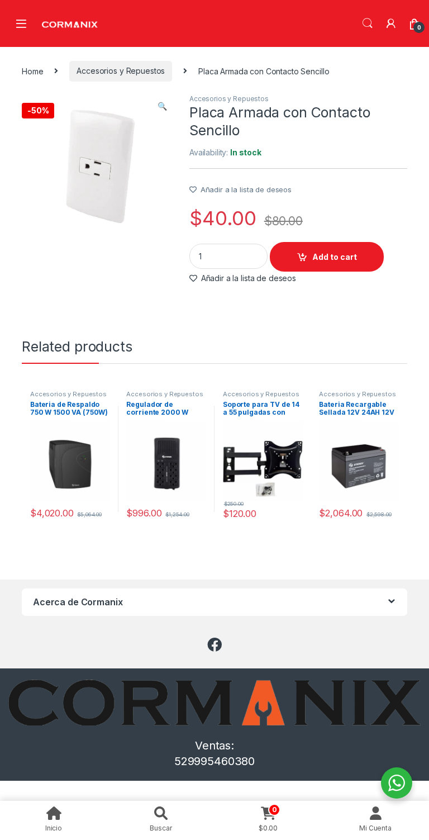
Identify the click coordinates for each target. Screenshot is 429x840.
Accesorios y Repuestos (121, 70)
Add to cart (334, 257)
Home (32, 70)
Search (367, 23)
